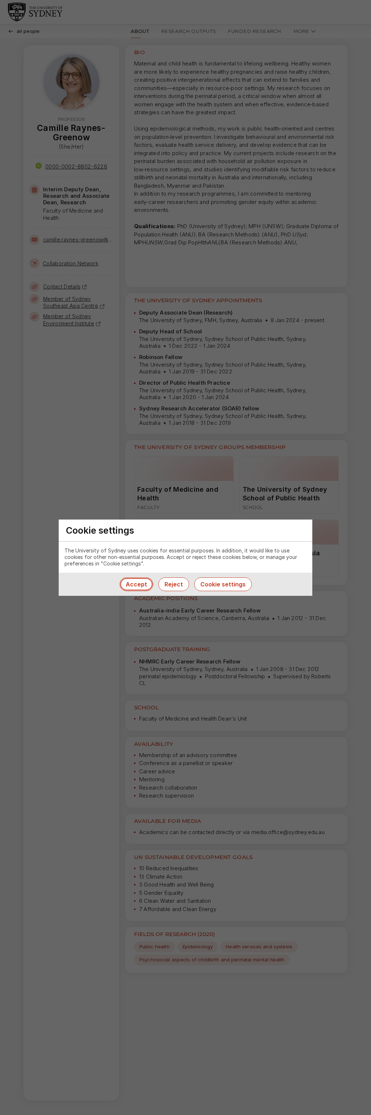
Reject (173, 584)
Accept (136, 584)
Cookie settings (223, 584)
